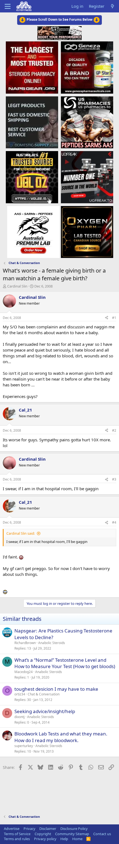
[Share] (106, 318)
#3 (114, 479)
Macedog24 (23, 671)
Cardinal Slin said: (20, 533)
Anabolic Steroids (51, 642)
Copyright (43, 833)
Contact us (102, 833)
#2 (114, 430)
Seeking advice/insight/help (44, 711)
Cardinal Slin (17, 286)
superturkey (23, 745)
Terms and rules (17, 838)
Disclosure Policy (74, 828)
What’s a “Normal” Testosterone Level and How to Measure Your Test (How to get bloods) (64, 663)
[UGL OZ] (32, 177)
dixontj (19, 716)
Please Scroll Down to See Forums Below (59, 19)
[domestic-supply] (32, 122)
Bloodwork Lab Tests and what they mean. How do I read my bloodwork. (60, 736)
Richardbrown (25, 642)
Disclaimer (47, 828)
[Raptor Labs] (33, 231)
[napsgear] (32, 67)
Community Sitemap (72, 833)
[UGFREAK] (87, 177)
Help (64, 838)
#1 (114, 317)
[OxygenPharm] (87, 231)
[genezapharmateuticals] (87, 67)
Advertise (11, 828)
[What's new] (112, 6)
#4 (114, 522)
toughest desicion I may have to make (56, 689)
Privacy (29, 828)
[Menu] (7, 6)
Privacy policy (45, 838)
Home (77, 838)
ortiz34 (19, 694)
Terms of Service (17, 833)
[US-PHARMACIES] (87, 122)
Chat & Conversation (44, 694)
